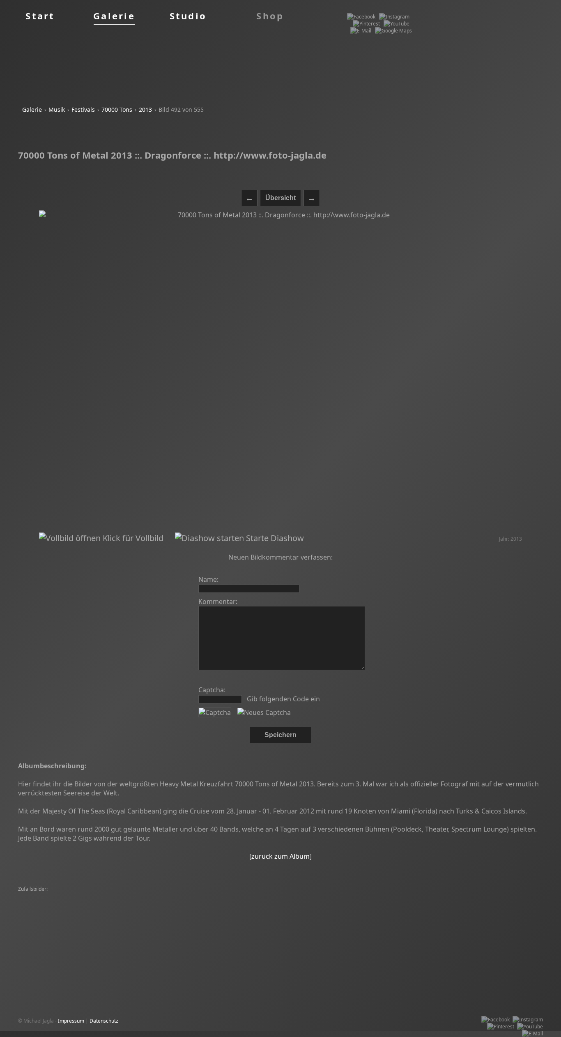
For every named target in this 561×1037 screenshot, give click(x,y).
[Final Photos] (157, 917)
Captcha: (211, 689)
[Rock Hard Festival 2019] (204, 917)
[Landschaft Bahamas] (45, 896)
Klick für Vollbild (132, 538)
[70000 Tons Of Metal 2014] (51, 910)
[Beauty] (203, 931)
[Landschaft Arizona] (110, 910)
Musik (56, 109)
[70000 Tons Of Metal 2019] (189, 903)
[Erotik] (365, 903)
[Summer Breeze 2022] (413, 910)
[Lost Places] (507, 917)
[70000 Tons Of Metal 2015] (173, 896)
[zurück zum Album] (280, 856)
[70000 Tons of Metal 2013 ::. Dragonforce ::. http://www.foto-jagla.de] (280, 371)
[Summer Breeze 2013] (331, 896)
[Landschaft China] (313, 931)
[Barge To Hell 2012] (466, 903)
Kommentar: (217, 601)
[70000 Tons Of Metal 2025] (285, 910)
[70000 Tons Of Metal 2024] (477, 924)
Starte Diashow (274, 538)
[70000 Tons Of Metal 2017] (392, 896)
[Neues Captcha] (264, 712)
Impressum (71, 1020)
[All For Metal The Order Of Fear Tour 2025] (159, 924)
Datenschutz (104, 1020)
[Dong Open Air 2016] (129, 903)
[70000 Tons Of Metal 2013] (459, 896)
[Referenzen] (91, 924)
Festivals (83, 109)
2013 (145, 109)
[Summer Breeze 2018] (274, 896)
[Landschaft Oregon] (227, 910)
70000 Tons (116, 109)
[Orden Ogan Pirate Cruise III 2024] (60, 903)
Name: (208, 579)
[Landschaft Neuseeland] (347, 924)
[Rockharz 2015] (38, 938)
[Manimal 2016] (226, 896)
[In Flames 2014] (269, 931)
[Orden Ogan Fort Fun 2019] (106, 896)
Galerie (32, 109)
